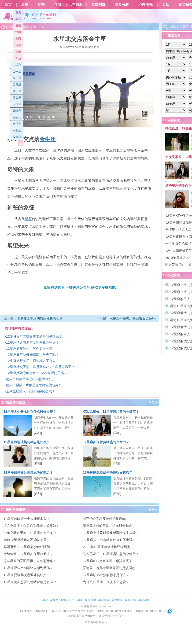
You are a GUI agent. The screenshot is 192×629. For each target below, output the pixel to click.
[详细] (38, 433)
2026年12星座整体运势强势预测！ (108, 547)
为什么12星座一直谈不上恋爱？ (106, 582)
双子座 (17, 78)
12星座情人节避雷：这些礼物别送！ (32, 342)
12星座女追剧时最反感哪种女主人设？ (111, 533)
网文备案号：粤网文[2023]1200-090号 (142, 611)
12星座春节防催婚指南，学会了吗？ (32, 355)
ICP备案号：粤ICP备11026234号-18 (42, 611)
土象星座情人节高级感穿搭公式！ (30, 391)
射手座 (17, 117)
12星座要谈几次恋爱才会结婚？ (27, 575)
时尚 (18, 38)
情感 (18, 45)
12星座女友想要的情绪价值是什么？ (30, 582)
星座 (24, 5)
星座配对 (90, 600)
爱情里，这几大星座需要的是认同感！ (111, 568)
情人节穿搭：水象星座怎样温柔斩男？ (34, 385)
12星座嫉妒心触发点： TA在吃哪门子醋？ (36, 373)
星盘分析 (122, 5)
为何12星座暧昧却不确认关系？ (27, 540)
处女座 (17, 97)
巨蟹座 (17, 84)
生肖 (58, 5)
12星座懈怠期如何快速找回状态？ (108, 472)
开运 (18, 58)
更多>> (153, 402)
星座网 (54, 600)
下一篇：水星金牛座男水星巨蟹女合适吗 (125, 318)
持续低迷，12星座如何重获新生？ (28, 554)
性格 (18, 32)
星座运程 (144, 600)
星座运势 (130, 600)
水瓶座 (17, 130)
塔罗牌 (76, 5)
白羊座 (17, 64)
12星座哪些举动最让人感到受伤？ (28, 568)
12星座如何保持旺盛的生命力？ (106, 442)
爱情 (18, 25)
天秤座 (17, 104)
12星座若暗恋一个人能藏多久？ (27, 519)
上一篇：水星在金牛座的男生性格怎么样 (33, 318)
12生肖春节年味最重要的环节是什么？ (34, 336)
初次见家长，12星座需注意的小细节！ (111, 411)
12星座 (65, 600)
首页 (8, 5)
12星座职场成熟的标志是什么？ (27, 442)
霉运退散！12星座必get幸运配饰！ (29, 547)
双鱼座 (17, 137)
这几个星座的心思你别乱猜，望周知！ (31, 526)
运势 (41, 5)
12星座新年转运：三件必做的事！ (31, 348)
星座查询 (104, 600)
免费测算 (98, 5)
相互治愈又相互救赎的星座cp (104, 519)
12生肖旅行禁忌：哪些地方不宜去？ (32, 361)
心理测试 (146, 5)
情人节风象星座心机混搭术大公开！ (32, 379)
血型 (165, 5)
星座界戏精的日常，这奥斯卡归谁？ (109, 526)
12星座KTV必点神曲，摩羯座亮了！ (109, 561)
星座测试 (117, 600)
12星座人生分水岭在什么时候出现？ (30, 411)
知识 (18, 51)
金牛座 (17, 71)
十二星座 (77, 600)
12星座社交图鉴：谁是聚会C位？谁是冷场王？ (40, 367)
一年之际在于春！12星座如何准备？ (30, 533)
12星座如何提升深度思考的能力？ (28, 472)
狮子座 (17, 91)
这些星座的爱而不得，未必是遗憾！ (30, 561)
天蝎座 (17, 110)
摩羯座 (17, 123)
